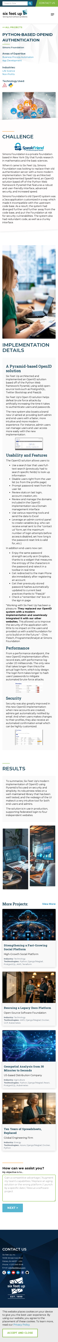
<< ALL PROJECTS (12, 27)
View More (49, 904)
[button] (52, 14)
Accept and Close (20, 1332)
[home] (18, 14)
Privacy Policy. (21, 1324)
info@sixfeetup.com (16, 1268)
